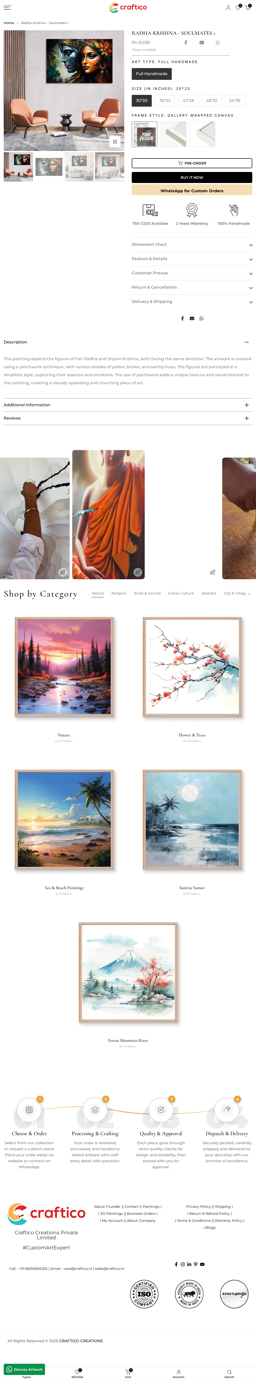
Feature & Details (149, 258)
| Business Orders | (141, 1213)
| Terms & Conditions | (194, 1220)
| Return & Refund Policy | (209, 1213)
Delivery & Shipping (152, 301)
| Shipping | (223, 1206)
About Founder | (108, 1206)
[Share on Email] (202, 42)
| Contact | (132, 1206)
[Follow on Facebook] (176, 1264)
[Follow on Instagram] (182, 1264)
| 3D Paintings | (111, 1213)
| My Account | (112, 1220)
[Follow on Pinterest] (196, 1264)
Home (9, 23)
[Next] (249, 594)
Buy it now (192, 177)
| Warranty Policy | (228, 1220)
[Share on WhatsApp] (218, 42)
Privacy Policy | (199, 1206)
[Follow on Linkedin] (189, 1264)
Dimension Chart (149, 244)
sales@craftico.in (109, 1268)
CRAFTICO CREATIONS (81, 1340)
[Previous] (89, 594)
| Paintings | (151, 1206)
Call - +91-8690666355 (28, 1268)
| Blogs (210, 1227)
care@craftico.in (78, 1268)
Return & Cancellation (154, 287)
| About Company (140, 1220)
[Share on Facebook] (186, 42)
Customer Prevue (150, 273)
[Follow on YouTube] (202, 1264)
